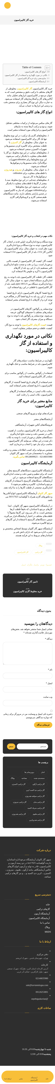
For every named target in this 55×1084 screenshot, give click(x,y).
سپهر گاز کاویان (45, 493)
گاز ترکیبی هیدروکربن (37, 820)
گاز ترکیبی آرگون (38, 784)
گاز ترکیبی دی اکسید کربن (35, 790)
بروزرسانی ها (29, 772)
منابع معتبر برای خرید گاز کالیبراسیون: (31, 78)
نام (50, 669)
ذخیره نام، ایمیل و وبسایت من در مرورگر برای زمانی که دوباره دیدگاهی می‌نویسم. (27, 716)
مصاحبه (24, 778)
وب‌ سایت (47, 697)
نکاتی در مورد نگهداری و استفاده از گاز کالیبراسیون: (25, 75)
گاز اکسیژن (16, 142)
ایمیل (49, 683)
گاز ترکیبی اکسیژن (18, 784)
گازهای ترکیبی (43, 909)
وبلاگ (40, 546)
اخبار (43, 772)
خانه (48, 904)
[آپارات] (50, 885)
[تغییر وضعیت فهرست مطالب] (46, 67)
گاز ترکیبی (38, 552)
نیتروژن (18, 169)
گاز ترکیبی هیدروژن (19, 814)
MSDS (48, 932)
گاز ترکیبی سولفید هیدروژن (35, 796)
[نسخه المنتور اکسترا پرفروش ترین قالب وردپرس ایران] (41, 8)
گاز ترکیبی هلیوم (39, 814)
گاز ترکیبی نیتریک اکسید (36, 808)
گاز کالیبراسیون (24, 88)
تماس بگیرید (19, 456)
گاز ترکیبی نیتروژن (19, 802)
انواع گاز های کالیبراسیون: (35, 72)
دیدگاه (48, 639)
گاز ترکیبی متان (39, 802)
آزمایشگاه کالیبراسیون (37, 81)
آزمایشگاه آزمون (42, 913)
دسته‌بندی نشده (39, 778)
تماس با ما (45, 922)
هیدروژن (8, 169)
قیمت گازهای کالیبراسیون (34, 325)
